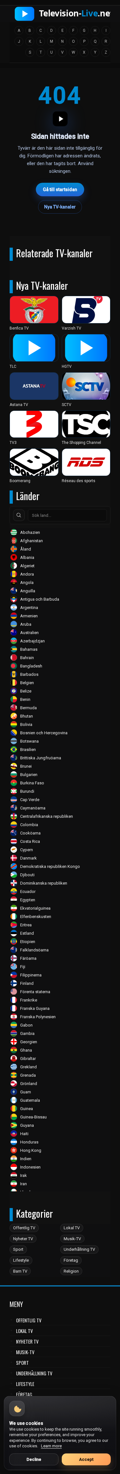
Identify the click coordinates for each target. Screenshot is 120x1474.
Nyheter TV (23, 1238)
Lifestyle (21, 1260)
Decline (34, 1459)
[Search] (19, 515)
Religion (71, 1271)
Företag (71, 1260)
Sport (18, 1249)
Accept (86, 1459)
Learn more (51, 1445)
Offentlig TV (24, 1227)
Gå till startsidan (60, 189)
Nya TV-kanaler (60, 206)
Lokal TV (72, 1227)
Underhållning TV (79, 1249)
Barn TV (20, 1271)
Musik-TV (72, 1238)
